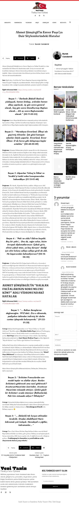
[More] (39, 58)
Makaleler (58, 107)
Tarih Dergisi (57, 502)
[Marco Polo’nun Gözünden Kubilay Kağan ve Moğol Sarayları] (59, 166)
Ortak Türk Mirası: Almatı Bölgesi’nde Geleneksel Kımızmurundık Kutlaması (71, 115)
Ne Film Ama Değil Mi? (70, 178)
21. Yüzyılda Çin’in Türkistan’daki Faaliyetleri (13, 456)
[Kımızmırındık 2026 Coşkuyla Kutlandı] (59, 99)
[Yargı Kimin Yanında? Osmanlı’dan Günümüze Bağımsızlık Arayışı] (59, 133)
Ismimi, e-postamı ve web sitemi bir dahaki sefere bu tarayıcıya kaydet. (65, 352)
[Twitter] (44, 15)
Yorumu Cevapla (67, 242)
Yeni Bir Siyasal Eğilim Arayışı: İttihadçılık (71, 146)
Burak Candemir (42, 44)
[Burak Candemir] (57, 55)
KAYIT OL (55, 486)
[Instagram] (39, 15)
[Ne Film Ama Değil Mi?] (71, 166)
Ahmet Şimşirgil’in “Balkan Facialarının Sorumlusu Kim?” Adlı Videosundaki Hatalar (64, 71)
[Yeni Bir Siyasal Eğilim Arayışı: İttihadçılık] (71, 133)
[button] (70, 22)
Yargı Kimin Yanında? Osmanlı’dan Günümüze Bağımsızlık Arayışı (59, 148)
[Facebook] (35, 15)
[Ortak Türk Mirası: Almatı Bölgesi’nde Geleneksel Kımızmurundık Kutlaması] (71, 99)
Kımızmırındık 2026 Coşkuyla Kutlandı (59, 112)
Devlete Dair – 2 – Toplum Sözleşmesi (39, 456)
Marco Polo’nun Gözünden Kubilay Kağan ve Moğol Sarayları (59, 182)
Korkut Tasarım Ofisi (44, 502)
